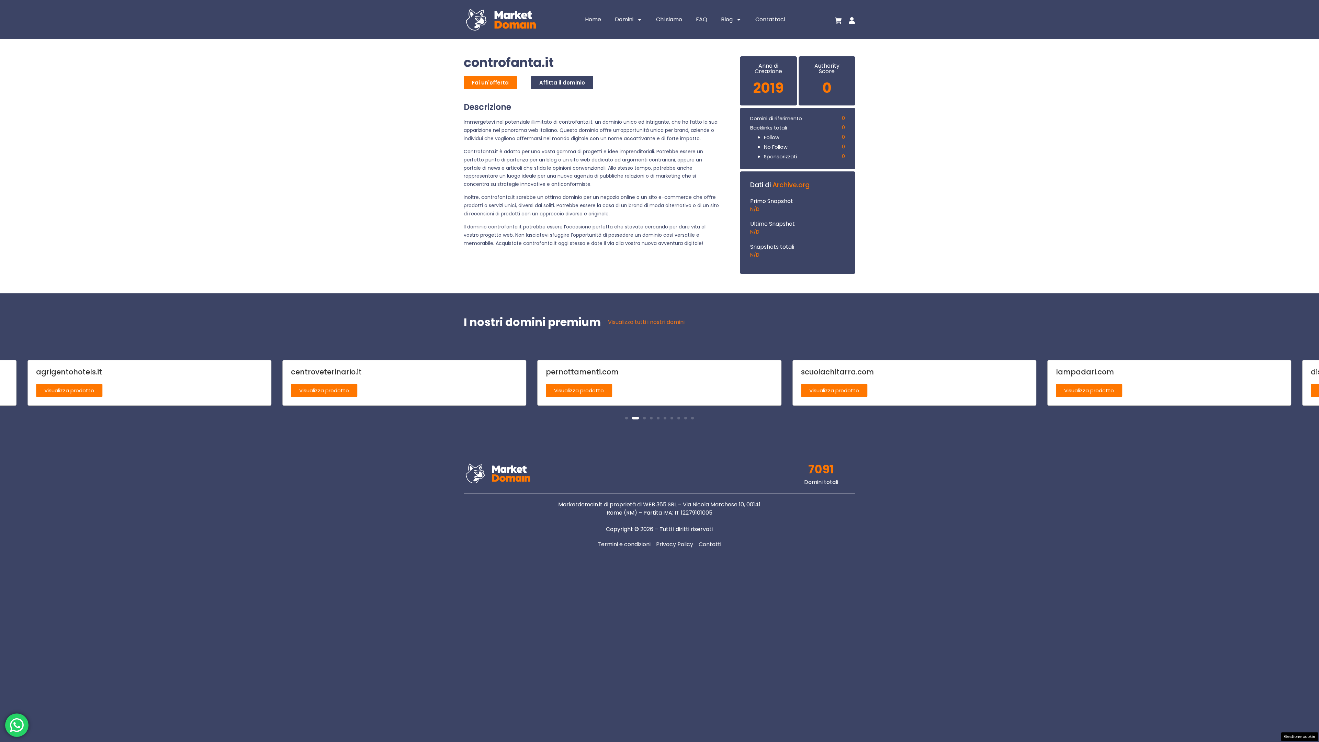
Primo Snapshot (771, 201)
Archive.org (791, 185)
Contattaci (770, 19)
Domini (624, 19)
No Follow (776, 147)
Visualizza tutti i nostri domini (646, 322)
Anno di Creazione (768, 68)
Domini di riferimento (776, 118)
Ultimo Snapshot (772, 224)
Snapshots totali (772, 247)
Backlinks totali (768, 127)
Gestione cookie (1299, 736)
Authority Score (826, 68)
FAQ (701, 19)
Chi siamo (669, 19)
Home (593, 19)
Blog (727, 19)
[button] (626, 418)
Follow (771, 137)
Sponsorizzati (780, 156)
